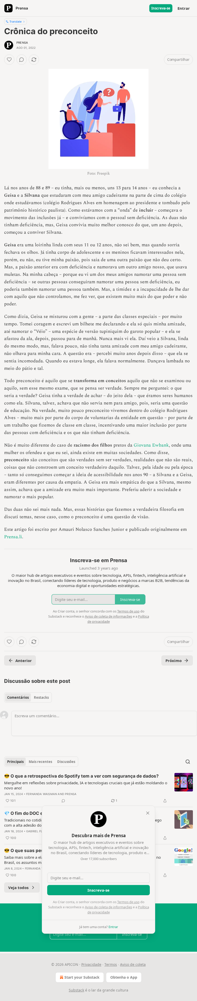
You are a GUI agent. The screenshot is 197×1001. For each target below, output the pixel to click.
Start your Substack (82, 977)
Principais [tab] (15, 761)
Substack (76, 990)
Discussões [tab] (66, 761)
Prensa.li (13, 536)
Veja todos (18, 887)
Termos (110, 964)
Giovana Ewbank (151, 445)
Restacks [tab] (41, 697)
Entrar (184, 8)
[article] (98, 788)
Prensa (22, 42)
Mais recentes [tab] (40, 761)
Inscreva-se (160, 8)
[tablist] (28, 697)
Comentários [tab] (18, 697)
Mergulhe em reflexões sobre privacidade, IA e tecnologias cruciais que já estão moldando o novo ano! (85, 785)
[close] (148, 813)
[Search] (188, 762)
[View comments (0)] (21, 59)
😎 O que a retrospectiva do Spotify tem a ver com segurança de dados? (81, 776)
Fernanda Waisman (41, 794)
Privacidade (91, 964)
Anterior (23, 660)
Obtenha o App (123, 977)
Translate (15, 21)
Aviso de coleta (133, 964)
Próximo (173, 660)
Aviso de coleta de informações (108, 907)
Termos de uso (128, 902)
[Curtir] (9, 59)
